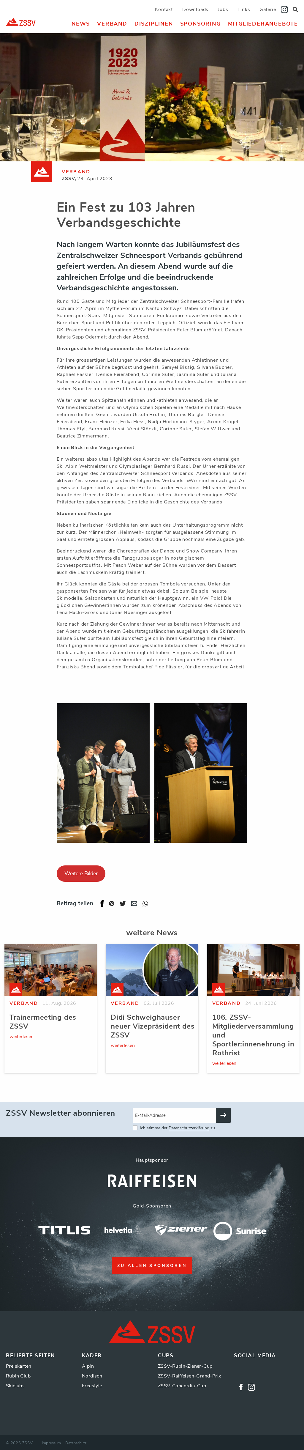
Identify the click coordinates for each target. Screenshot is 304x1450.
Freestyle (92, 1386)
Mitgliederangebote (263, 23)
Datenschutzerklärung (189, 1128)
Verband (112, 23)
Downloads (195, 9)
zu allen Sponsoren (152, 1265)
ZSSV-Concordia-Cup (182, 1386)
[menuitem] (81, 23)
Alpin (88, 1366)
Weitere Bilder (81, 873)
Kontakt (164, 9)
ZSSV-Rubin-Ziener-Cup (185, 1366)
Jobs (223, 9)
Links (244, 9)
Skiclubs (15, 1386)
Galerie (267, 9)
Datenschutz (76, 1443)
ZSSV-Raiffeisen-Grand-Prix (189, 1376)
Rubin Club (18, 1376)
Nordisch (92, 1376)
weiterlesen (22, 1036)
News (81, 23)
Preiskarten (18, 1366)
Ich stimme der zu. (178, 1128)
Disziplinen (153, 23)
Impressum (51, 1443)
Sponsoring (200, 23)
